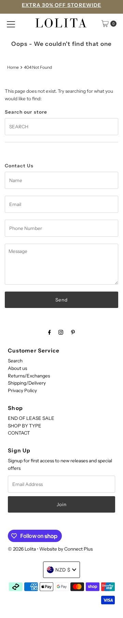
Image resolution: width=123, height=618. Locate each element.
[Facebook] (49, 332)
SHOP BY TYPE (24, 425)
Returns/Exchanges (29, 375)
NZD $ (62, 569)
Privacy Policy (22, 390)
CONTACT (19, 433)
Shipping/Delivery (27, 383)
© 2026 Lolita (22, 549)
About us (17, 368)
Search (15, 360)
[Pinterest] (73, 332)
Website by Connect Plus (66, 549)
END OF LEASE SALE (31, 418)
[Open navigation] (11, 23)
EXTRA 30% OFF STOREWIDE (61, 5)
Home (13, 67)
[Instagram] (60, 332)
